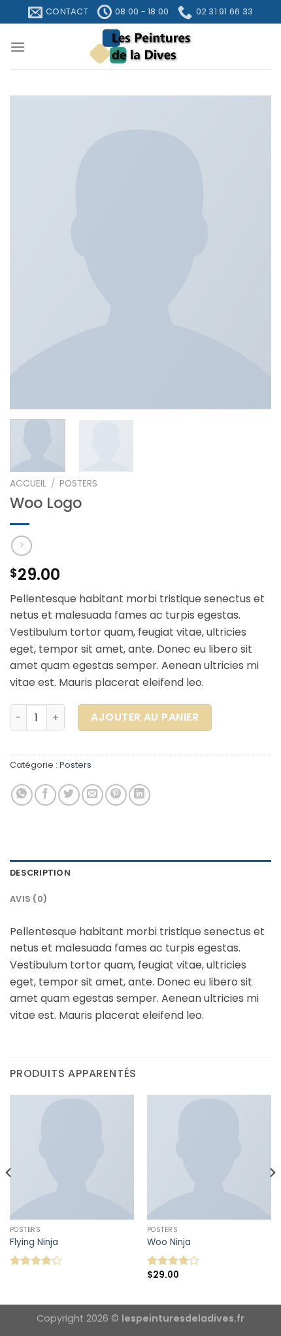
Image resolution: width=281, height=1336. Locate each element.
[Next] (249, 252)
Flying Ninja (34, 1242)
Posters (78, 483)
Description (40, 872)
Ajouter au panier (145, 717)
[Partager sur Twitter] (69, 795)
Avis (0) (28, 898)
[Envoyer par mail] (92, 795)
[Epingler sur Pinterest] (116, 795)
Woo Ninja (169, 1242)
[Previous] (31, 252)
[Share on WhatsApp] (22, 795)
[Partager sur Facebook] (45, 795)
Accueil (28, 483)
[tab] (140, 873)
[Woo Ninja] (209, 1157)
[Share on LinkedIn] (139, 795)
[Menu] (17, 47)
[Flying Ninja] (72, 1157)
